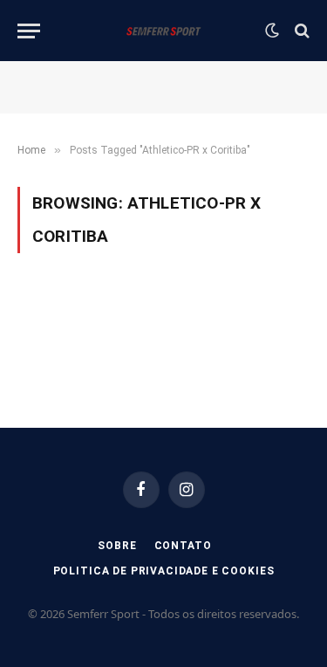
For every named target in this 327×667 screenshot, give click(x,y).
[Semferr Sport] (163, 30)
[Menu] (28, 31)
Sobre (117, 546)
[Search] (300, 31)
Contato (183, 546)
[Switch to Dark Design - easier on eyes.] (272, 30)
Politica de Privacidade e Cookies (164, 571)
